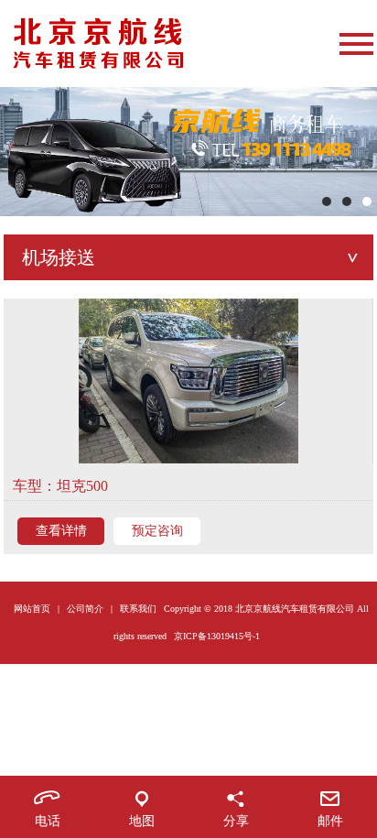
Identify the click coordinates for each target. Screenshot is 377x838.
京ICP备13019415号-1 (217, 636)
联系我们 (138, 609)
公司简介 (85, 609)
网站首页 (32, 609)
